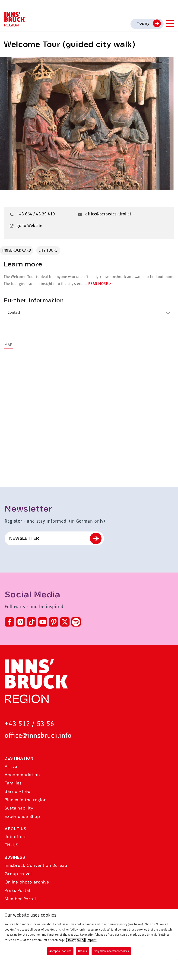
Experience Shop (22, 816)
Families (13, 783)
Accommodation (22, 775)
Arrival (12, 766)
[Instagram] (20, 622)
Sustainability (19, 808)
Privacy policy (75, 940)
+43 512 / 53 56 (29, 724)
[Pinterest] (53, 622)
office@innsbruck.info (38, 736)
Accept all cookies (60, 951)
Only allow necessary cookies (111, 951)
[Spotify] (76, 622)
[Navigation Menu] (170, 23)
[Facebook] (9, 622)
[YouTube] (42, 622)
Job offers (16, 836)
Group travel (18, 874)
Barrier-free (17, 791)
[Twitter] (65, 622)
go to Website (29, 226)
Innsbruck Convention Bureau (36, 865)
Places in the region (26, 800)
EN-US (11, 845)
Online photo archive (27, 882)
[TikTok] (31, 622)
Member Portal (20, 899)
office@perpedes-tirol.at (108, 214)
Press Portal (17, 890)
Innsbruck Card (16, 250)
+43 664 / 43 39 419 (36, 214)
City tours (48, 250)
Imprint (92, 940)
